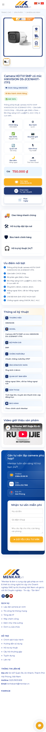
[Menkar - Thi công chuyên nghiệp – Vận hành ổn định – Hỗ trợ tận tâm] (23, 4)
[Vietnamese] (42, 3)
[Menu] (3, 4)
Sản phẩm (18, 12)
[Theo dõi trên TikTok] (7, 596)
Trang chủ (6, 12)
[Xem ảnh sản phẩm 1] (6, 61)
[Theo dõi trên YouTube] (11, 596)
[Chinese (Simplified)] (35, 3)
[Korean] (39, 3)
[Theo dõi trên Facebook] (3, 596)
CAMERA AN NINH (32, 12)
